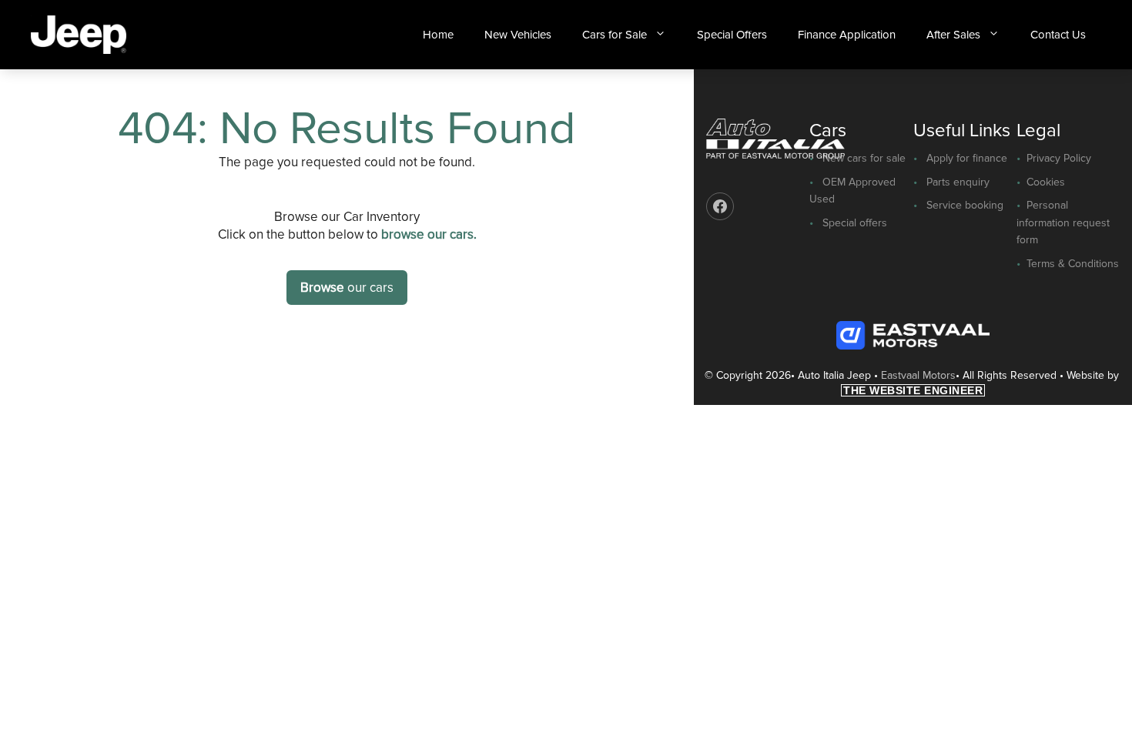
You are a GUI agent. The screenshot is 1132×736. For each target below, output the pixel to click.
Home (438, 35)
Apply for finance (966, 158)
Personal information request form (1063, 222)
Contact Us (1058, 35)
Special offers (854, 222)
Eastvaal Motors (918, 375)
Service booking (964, 205)
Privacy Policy (1059, 158)
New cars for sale (864, 158)
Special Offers (732, 35)
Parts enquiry (958, 182)
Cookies (1046, 182)
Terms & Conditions (1073, 263)
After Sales (953, 35)
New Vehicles (517, 35)
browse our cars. (429, 234)
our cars (347, 287)
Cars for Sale (614, 35)
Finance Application (847, 35)
